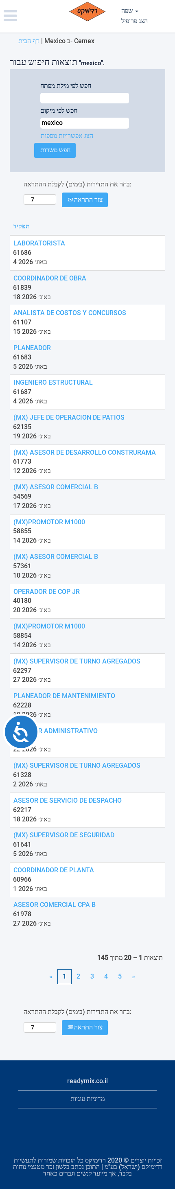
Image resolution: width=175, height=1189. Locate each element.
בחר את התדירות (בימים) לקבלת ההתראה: (77, 184)
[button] (29, 16)
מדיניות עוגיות (87, 1099)
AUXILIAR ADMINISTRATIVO (55, 731)
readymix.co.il (87, 1081)
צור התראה (87, 200)
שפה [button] (127, 11)
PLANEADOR (32, 348)
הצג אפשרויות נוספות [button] (67, 136)
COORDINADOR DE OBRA (49, 278)
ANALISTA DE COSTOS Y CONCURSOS (69, 313)
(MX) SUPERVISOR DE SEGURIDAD (63, 835)
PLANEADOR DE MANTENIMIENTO (64, 696)
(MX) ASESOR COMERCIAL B (55, 487)
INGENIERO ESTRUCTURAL (53, 382)
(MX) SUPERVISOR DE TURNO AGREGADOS (76, 661)
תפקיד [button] (21, 226)
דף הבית (28, 41)
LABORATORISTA (39, 243)
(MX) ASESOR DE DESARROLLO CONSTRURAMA (84, 452)
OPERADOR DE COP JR (46, 592)
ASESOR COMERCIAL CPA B (54, 905)
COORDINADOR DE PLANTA (53, 870)
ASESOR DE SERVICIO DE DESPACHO (67, 800)
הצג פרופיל (134, 21)
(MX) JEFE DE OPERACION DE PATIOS (69, 417)
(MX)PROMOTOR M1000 (49, 522)
